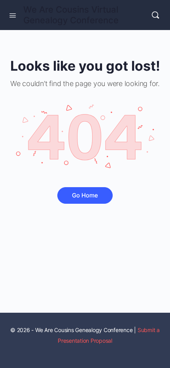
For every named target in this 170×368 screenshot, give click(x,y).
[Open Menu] (12, 14)
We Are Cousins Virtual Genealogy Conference (71, 14)
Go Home (85, 195)
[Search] (155, 15)
